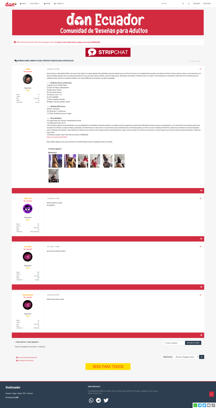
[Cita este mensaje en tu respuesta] (201, 190)
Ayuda (48, 4)
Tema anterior (21, 342)
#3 (200, 246)
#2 (200, 198)
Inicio (24, 4)
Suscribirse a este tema (25, 360)
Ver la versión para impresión (27, 357)
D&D (16, 397)
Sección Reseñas (28, 42)
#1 (200, 69)
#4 (200, 295)
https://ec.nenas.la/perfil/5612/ (57, 137)
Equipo (14, 393)
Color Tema (33, 4)
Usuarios (8, 393)
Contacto (59, 4)
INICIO (19, 42)
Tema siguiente (32, 342)
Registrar (206, 4)
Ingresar (196, 4)
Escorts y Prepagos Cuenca (45, 42)
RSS (24, 393)
